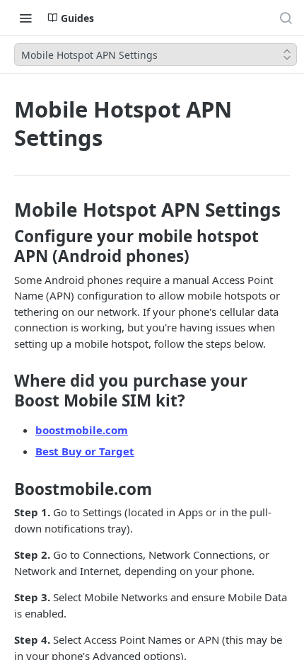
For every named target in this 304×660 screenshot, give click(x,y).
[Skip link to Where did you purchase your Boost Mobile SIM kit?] (8, 390)
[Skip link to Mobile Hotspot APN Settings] (8, 209)
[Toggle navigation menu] (25, 17)
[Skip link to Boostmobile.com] (8, 488)
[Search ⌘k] (285, 17)
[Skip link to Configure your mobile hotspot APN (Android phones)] (8, 246)
